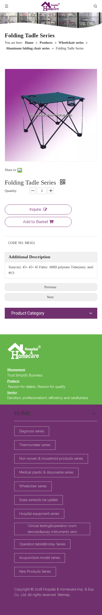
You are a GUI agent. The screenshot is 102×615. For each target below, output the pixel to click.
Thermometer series (35, 445)
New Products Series (35, 571)
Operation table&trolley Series (42, 544)
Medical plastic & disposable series (46, 472)
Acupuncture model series (39, 558)
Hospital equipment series (39, 514)
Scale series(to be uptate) (38, 500)
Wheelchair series (33, 486)
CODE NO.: (16, 243)
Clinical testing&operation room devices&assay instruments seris (52, 529)
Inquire (35, 209)
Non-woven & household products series (51, 458)
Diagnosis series (31, 431)
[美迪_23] (25, 351)
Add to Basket (35, 222)
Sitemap (63, 595)
